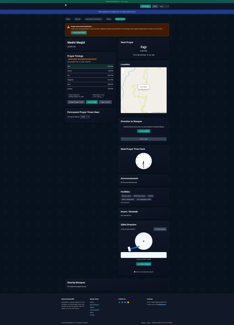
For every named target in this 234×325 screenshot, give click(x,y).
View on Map (144, 139)
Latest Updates (94, 310)
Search (92, 302)
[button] (148, 86)
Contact (92, 315)
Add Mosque (145, 6)
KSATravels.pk (162, 304)
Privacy (143, 322)
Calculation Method (73, 117)
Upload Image (91, 102)
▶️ (128, 302)
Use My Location (144, 131)
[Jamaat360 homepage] (71, 6)
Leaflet (148, 112)
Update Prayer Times (76, 102)
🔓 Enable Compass (144, 264)
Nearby (92, 307)
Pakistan (77, 19)
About (92, 312)
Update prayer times (78, 32)
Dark (155, 6)
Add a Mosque (94, 304)
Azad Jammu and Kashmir (93, 19)
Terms (149, 322)
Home (68, 19)
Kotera (109, 19)
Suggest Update (105, 102)
